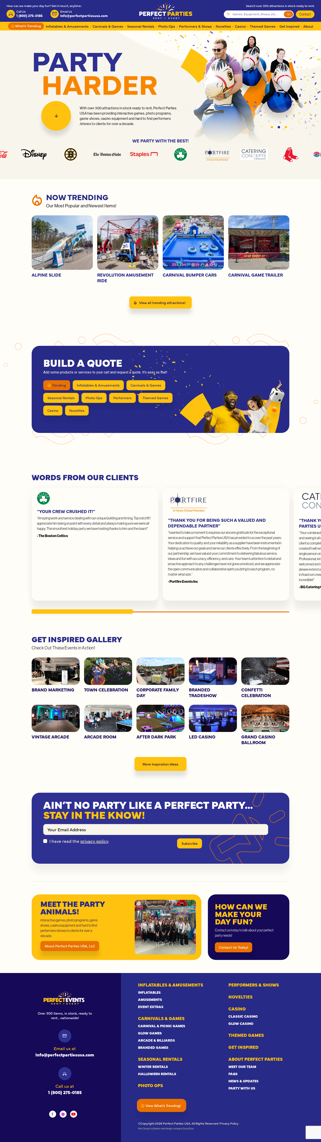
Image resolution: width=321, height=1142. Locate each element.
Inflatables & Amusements (67, 26)
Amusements (150, 999)
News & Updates (243, 1080)
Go (288, 14)
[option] (160, 89)
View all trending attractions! (162, 302)
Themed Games (263, 26)
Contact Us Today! (233, 947)
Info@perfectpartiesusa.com (64, 1055)
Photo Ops (166, 26)
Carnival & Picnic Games (161, 1025)
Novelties (223, 26)
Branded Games (153, 1047)
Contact (305, 14)
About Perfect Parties (255, 1059)
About (308, 26)
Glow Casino (240, 1023)
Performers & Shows (195, 26)
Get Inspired (289, 26)
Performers (122, 397)
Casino (240, 26)
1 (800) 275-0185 (65, 1092)
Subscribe (189, 843)
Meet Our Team (242, 1066)
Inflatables (149, 992)
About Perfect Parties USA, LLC (70, 945)
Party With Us (241, 1088)
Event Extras (150, 1006)
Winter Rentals (153, 1066)
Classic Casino (243, 1016)
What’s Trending (27, 25)
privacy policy (94, 841)
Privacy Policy (228, 1123)
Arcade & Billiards (156, 1040)
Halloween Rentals (157, 1073)
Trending (59, 385)
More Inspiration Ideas (160, 764)
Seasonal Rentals (140, 26)
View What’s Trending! (163, 1105)
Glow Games (150, 1033)
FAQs (233, 1073)
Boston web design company (167, 1128)
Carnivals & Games (108, 26)
